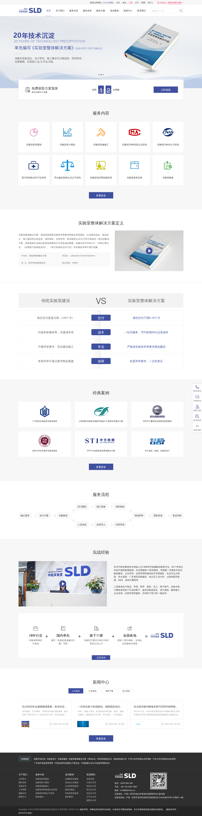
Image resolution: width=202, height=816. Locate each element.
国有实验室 (70, 789)
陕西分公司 (91, 800)
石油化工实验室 (71, 782)
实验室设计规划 (42, 782)
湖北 (124, 2)
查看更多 (101, 195)
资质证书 (22, 786)
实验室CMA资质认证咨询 (46, 789)
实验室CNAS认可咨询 (44, 793)
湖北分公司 (91, 786)
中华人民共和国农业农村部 (164, 758)
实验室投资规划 (42, 778)
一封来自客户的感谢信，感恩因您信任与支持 (101, 706)
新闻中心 (128, 10)
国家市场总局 (39, 758)
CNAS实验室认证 (104, 758)
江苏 (131, 2)
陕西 (143, 2)
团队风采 (22, 782)
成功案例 (114, 10)
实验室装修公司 (120, 758)
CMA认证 (92, 758)
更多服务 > (40, 796)
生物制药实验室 (71, 778)
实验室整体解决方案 (77, 758)
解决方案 (100, 10)
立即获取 (166, 89)
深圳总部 (90, 778)
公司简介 (22, 778)
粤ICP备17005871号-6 (69, 809)
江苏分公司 (91, 782)
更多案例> (69, 796)
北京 (118, 2)
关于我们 (60, 10)
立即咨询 (101, 657)
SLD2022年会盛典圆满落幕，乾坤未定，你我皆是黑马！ (45, 706)
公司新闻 (76, 690)
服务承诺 (87, 10)
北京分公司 (91, 793)
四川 (150, 2)
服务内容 (73, 10)
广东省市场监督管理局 (43, 763)
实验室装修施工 (42, 786)
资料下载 (109, 690)
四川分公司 (91, 789)
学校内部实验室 (71, 793)
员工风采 (126, 690)
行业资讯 (92, 690)
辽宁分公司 (91, 796)
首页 (48, 10)
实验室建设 (62, 758)
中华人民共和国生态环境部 (139, 758)
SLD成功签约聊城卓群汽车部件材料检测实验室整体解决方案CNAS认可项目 (157, 706)
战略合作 (22, 793)
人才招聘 (22, 789)
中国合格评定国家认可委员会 (67, 763)
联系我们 (141, 10)
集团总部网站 (96, 2)
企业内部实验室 (71, 786)
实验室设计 (51, 758)
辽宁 (137, 2)
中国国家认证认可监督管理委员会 (95, 763)
